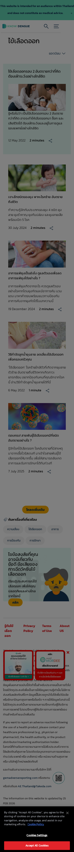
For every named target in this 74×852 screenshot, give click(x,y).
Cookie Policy (35, 824)
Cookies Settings (37, 835)
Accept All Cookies (36, 845)
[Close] (67, 812)
